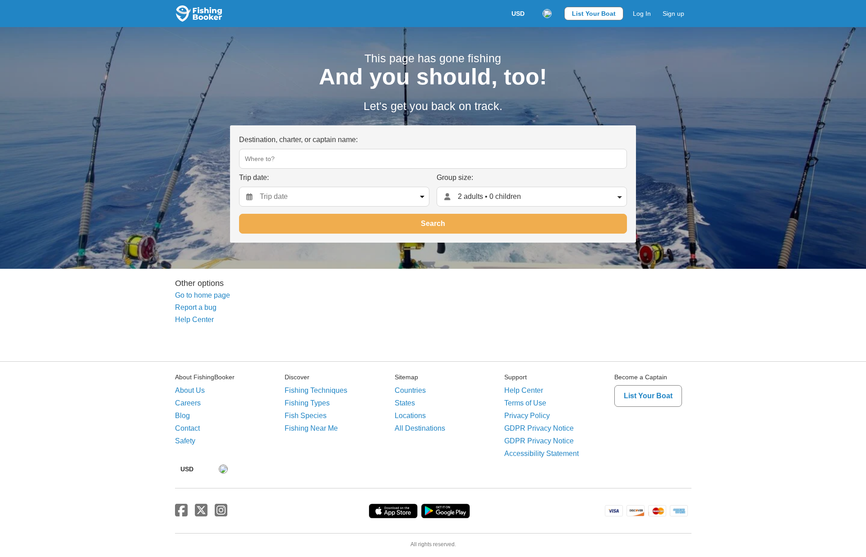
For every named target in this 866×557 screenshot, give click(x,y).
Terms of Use (525, 403)
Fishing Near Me (311, 428)
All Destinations (420, 428)
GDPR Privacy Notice (539, 428)
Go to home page (202, 295)
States (405, 403)
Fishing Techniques (316, 390)
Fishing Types (307, 403)
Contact (187, 428)
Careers (188, 403)
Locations (410, 415)
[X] (201, 510)
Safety (185, 441)
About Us (190, 390)
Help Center (194, 319)
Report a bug (195, 307)
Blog (182, 415)
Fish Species (306, 415)
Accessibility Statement (541, 453)
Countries (410, 390)
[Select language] (547, 13)
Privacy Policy (527, 415)
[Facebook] (181, 510)
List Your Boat (594, 13)
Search (433, 223)
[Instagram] (221, 510)
